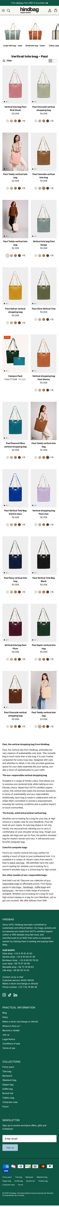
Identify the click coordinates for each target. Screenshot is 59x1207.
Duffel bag (7, 1089)
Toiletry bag (8, 1097)
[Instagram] (4, 995)
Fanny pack (8, 1067)
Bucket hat (7, 1093)
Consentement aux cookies (13, 1195)
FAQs (5, 1017)
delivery (20, 3)
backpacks (7, 890)
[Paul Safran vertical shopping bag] (15, 286)
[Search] (10, 10)
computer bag (18, 842)
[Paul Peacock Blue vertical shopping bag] (15, 421)
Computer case (10, 1102)
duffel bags (40, 887)
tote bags (16, 887)
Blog (4, 1012)
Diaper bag (7, 1084)
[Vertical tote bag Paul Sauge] (44, 219)
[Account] (49, 10)
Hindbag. (12, 1193)
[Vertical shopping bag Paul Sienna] (44, 353)
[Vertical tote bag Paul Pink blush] (15, 84)
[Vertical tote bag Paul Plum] (15, 623)
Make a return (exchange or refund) (20, 983)
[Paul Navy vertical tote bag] (15, 555)
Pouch (5, 1106)
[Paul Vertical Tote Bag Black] (44, 555)
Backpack (7, 1075)
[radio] (7, 121)
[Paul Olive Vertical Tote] (44, 286)
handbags (28, 887)
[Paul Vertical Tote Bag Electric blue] (15, 488)
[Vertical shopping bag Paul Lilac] (44, 488)
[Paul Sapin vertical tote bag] (44, 623)
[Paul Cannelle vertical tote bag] (44, 152)
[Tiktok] (9, 995)
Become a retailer (11, 1030)
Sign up (10, 1147)
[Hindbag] (29, 10)
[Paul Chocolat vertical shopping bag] (44, 84)
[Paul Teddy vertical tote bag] (15, 152)
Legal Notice (8, 1039)
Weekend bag (9, 1080)
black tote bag (17, 862)
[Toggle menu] (3, 10)
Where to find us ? (11, 1026)
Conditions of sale (11, 1043)
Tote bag (6, 1071)
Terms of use (8, 1048)
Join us (5, 1034)
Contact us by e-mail (12, 977)
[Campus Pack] (15, 353)
